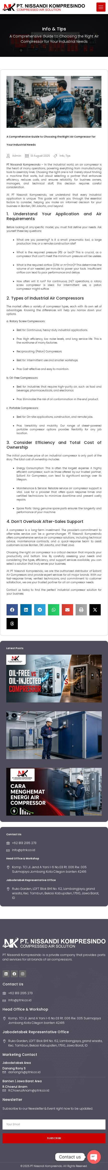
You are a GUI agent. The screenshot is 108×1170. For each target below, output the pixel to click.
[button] (100, 7)
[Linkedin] (6, 973)
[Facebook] (14, 973)
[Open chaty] (94, 1157)
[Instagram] (22, 973)
